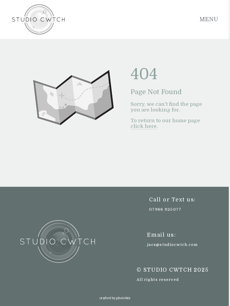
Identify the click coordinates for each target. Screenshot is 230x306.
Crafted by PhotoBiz (115, 298)
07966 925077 (165, 209)
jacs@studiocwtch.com (172, 244)
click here (144, 126)
